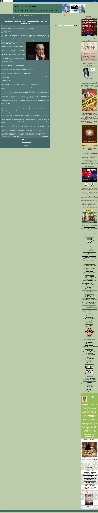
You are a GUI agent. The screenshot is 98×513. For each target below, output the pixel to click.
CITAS (89, 246)
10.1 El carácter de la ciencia (89, 295)
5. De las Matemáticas (89, 276)
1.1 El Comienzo (89, 250)
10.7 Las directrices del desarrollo (89, 305)
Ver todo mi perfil (90, 436)
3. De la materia (89, 267)
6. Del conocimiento (89, 284)
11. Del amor (89, 357)
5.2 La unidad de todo (89, 279)
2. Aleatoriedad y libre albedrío (89, 378)
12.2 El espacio (89, 317)
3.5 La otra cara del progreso (89, 273)
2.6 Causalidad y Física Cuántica (89, 265)
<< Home (26, 145)
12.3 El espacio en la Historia (89, 318)
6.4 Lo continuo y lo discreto (89, 292)
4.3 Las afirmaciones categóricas (89, 343)
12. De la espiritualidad (89, 358)
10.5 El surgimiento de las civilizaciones (89, 302)
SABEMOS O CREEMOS (89, 227)
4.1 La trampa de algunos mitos (89, 341)
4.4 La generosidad (89, 345)
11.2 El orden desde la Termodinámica (89, 307)
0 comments (45, 136)
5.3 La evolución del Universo (89, 280)
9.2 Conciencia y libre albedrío (89, 351)
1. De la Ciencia (89, 249)
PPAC (92, 397)
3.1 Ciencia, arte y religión (89, 268)
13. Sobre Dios (89, 360)
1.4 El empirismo (89, 254)
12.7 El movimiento (89, 324)
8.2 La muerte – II (89, 389)
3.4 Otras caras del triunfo (89, 272)
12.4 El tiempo (89, 319)
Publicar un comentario (26, 142)
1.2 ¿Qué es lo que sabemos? (89, 252)
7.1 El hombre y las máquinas (89, 379)
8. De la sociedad (89, 386)
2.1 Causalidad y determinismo (89, 257)
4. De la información (89, 275)
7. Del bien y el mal (89, 349)
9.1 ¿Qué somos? (89, 350)
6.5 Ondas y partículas (89, 294)
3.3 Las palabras (89, 271)
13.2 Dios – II (89, 362)
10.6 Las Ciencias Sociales (89, 303)
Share (89, 14)
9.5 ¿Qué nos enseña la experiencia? (89, 355)
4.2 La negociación (89, 342)
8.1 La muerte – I (89, 387)
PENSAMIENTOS (89, 247)
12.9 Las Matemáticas (89, 326)
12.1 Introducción (89, 314)
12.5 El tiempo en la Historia (89, 321)
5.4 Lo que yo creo (89, 281)
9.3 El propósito (89, 353)
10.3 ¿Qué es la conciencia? (89, 298)
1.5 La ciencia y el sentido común (89, 256)
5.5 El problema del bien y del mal (89, 283)
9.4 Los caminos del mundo (89, 354)
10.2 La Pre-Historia (89, 296)
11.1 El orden (89, 306)
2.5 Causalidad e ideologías (89, 264)
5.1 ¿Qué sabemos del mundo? (89, 277)
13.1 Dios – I (89, 361)
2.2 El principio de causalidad (89, 258)
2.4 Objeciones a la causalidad (89, 262)
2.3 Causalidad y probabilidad (89, 260)
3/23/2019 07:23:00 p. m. (16, 136)
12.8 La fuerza (89, 325)
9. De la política (89, 390)
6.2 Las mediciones (89, 288)
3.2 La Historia (89, 269)
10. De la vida (89, 391)
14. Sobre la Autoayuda (89, 364)
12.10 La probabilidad (89, 315)
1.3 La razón (89, 253)
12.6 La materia (89, 322)
